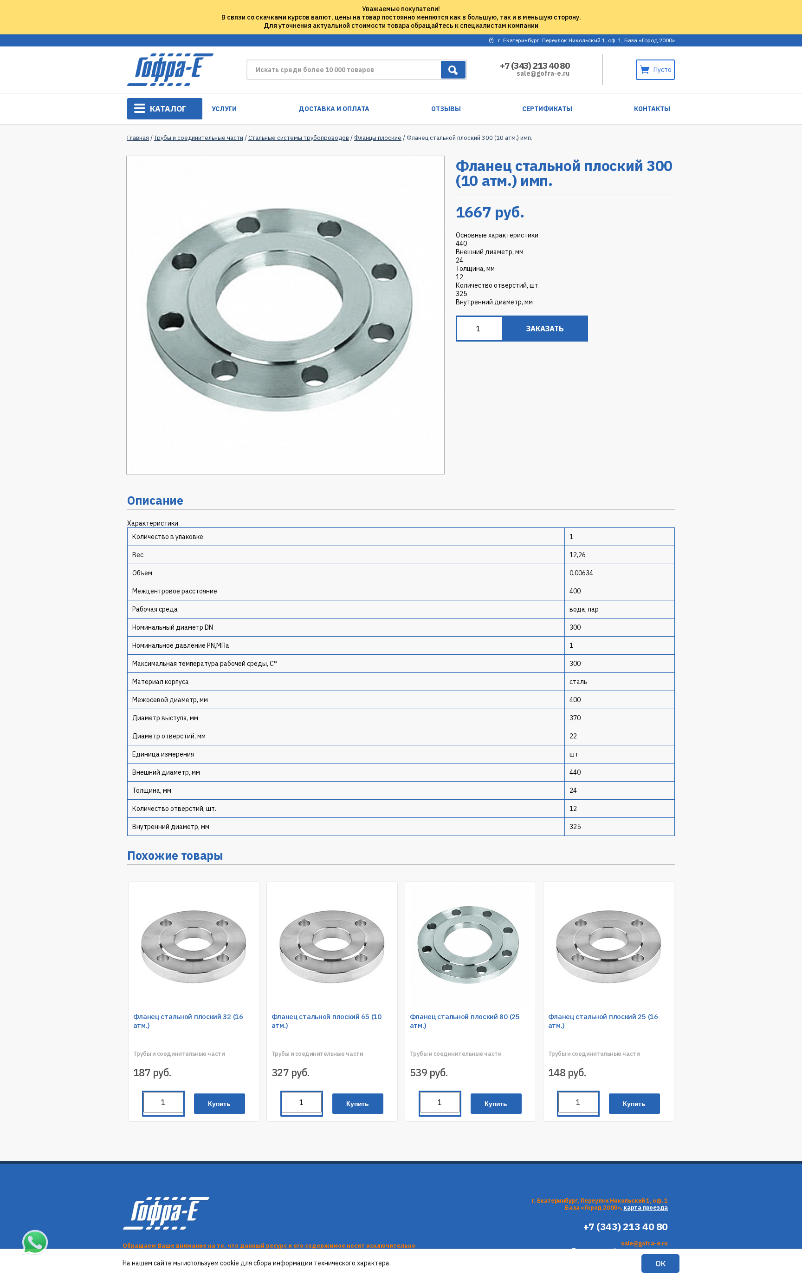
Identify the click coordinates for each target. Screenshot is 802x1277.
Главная (138, 138)
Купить (219, 1103)
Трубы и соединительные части (198, 138)
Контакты (652, 108)
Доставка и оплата (333, 108)
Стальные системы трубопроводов (298, 138)
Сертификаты (547, 108)
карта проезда (645, 1207)
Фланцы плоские (377, 138)
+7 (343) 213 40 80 (534, 65)
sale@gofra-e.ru (543, 73)
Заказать (545, 328)
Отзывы (446, 108)
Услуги (224, 108)
